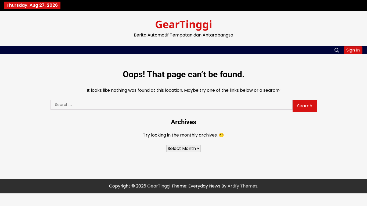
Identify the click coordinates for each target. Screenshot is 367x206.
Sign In (353, 50)
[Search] (337, 50)
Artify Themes (242, 186)
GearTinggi (183, 24)
